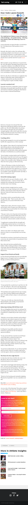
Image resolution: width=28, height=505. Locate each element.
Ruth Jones (4, 15)
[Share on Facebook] (18, 15)
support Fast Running (10, 391)
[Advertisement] (14, 107)
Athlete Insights (12, 10)
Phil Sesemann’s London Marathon (17, 462)
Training (6, 10)
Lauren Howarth (10, 438)
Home (2, 10)
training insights (19, 438)
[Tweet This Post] (20, 15)
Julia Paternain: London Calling (15, 456)
